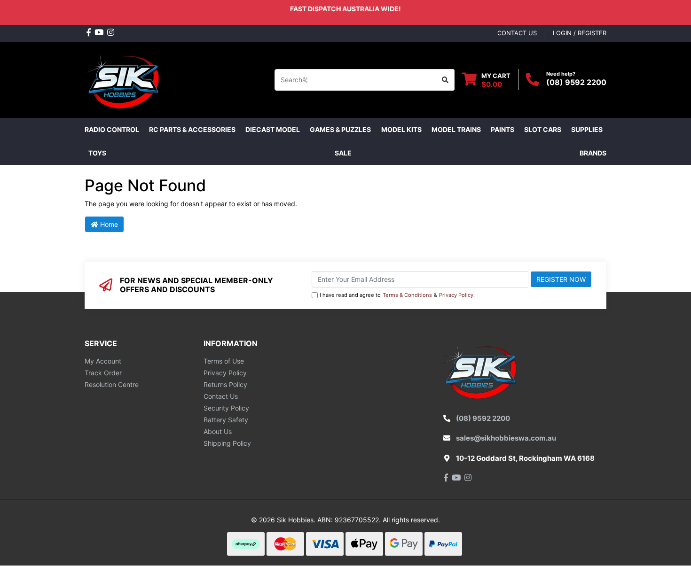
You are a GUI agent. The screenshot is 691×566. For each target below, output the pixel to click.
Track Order (103, 373)
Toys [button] (97, 153)
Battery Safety (226, 420)
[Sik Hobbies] (124, 79)
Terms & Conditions (407, 295)
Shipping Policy (227, 443)
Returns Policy (225, 384)
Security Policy (226, 408)
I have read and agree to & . (397, 295)
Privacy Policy (456, 295)
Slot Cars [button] (542, 129)
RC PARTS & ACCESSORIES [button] (192, 129)
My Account (103, 361)
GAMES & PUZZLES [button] (340, 129)
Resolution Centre (112, 384)
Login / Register (579, 33)
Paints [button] (502, 129)
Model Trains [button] (456, 129)
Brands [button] (593, 153)
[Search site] (445, 80)
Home (108, 224)
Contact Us (221, 396)
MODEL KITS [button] (401, 129)
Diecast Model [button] (272, 129)
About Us (218, 431)
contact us (517, 33)
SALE (343, 153)
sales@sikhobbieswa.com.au (506, 438)
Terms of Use (224, 361)
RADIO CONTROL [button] (112, 129)
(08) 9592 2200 (576, 82)
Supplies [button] (587, 129)
